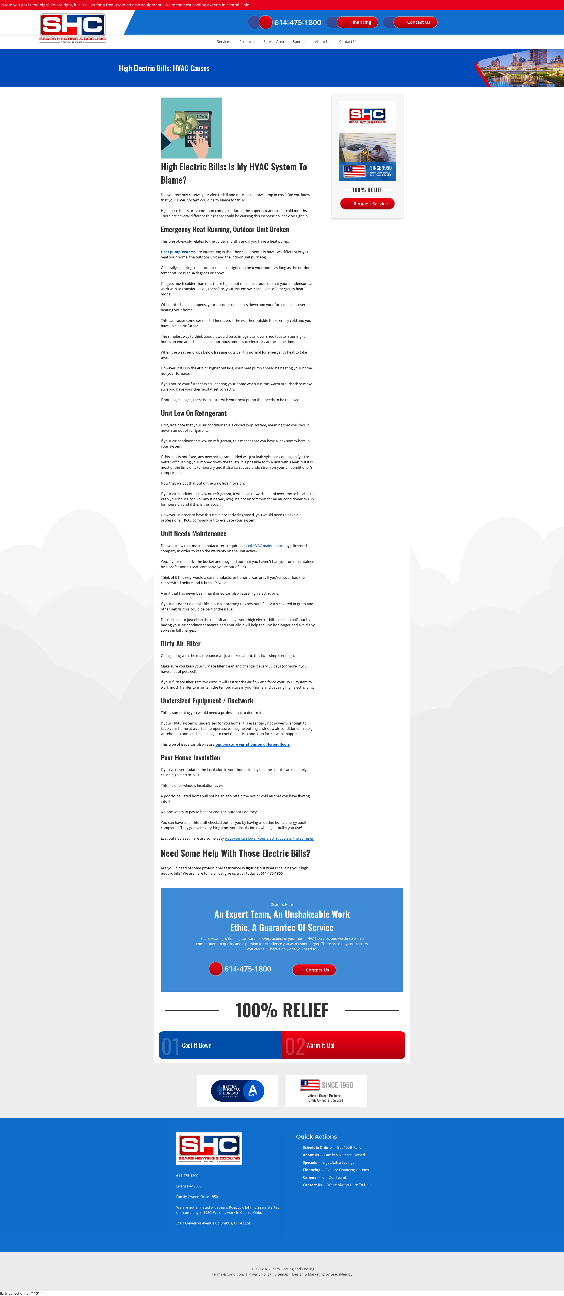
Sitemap (281, 1274)
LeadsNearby (341, 1274)
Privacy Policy (260, 1274)
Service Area (273, 41)
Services (224, 41)
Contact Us (348, 41)
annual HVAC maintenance (262, 545)
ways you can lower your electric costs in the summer (269, 838)
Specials (299, 41)
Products (247, 41)
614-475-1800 (298, 22)
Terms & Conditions (228, 1274)
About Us (322, 41)
